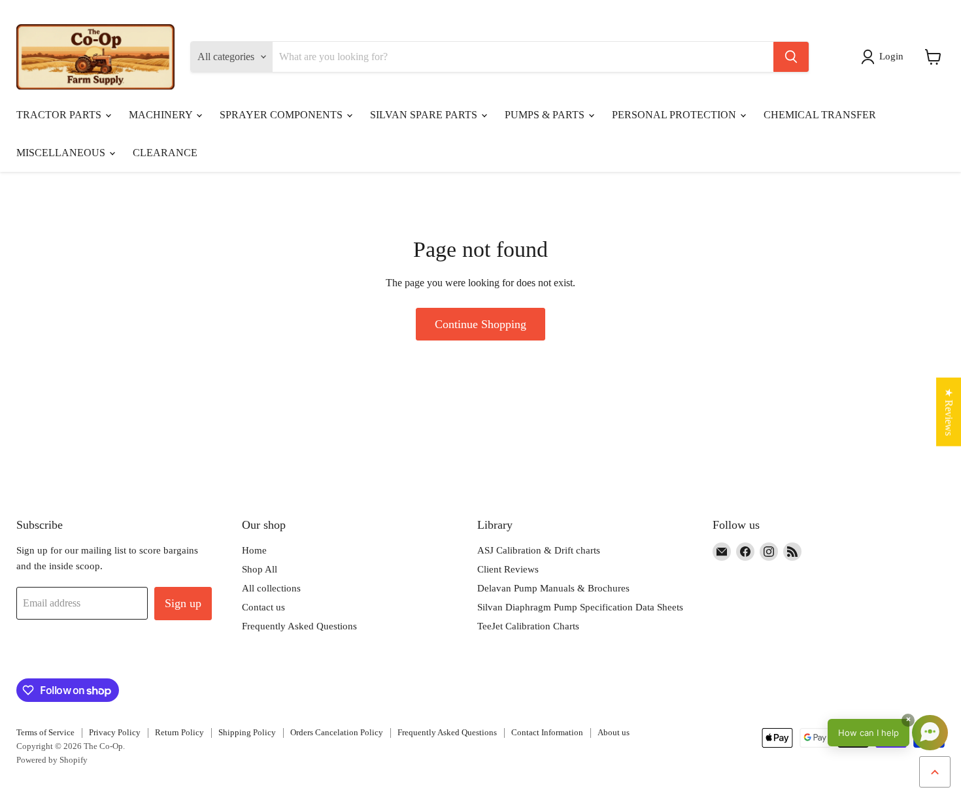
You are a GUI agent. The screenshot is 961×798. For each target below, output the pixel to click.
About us (614, 732)
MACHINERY (162, 114)
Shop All (259, 569)
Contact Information (547, 732)
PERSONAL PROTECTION (675, 114)
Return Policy (179, 732)
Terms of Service (45, 732)
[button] (885, 57)
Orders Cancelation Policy (336, 732)
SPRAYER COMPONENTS (282, 114)
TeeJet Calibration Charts (528, 626)
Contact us (263, 607)
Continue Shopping (480, 324)
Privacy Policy (115, 732)
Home (254, 550)
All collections (271, 588)
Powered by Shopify (52, 760)
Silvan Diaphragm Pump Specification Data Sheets (580, 607)
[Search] (791, 57)
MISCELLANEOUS (62, 152)
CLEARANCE (165, 152)
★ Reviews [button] (948, 411)
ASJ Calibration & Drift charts (538, 550)
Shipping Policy (247, 732)
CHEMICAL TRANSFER (820, 114)
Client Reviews (508, 569)
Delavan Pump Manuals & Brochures (553, 588)
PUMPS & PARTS (546, 114)
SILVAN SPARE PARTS (425, 114)
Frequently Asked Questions (299, 626)
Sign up (183, 603)
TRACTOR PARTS (60, 114)
